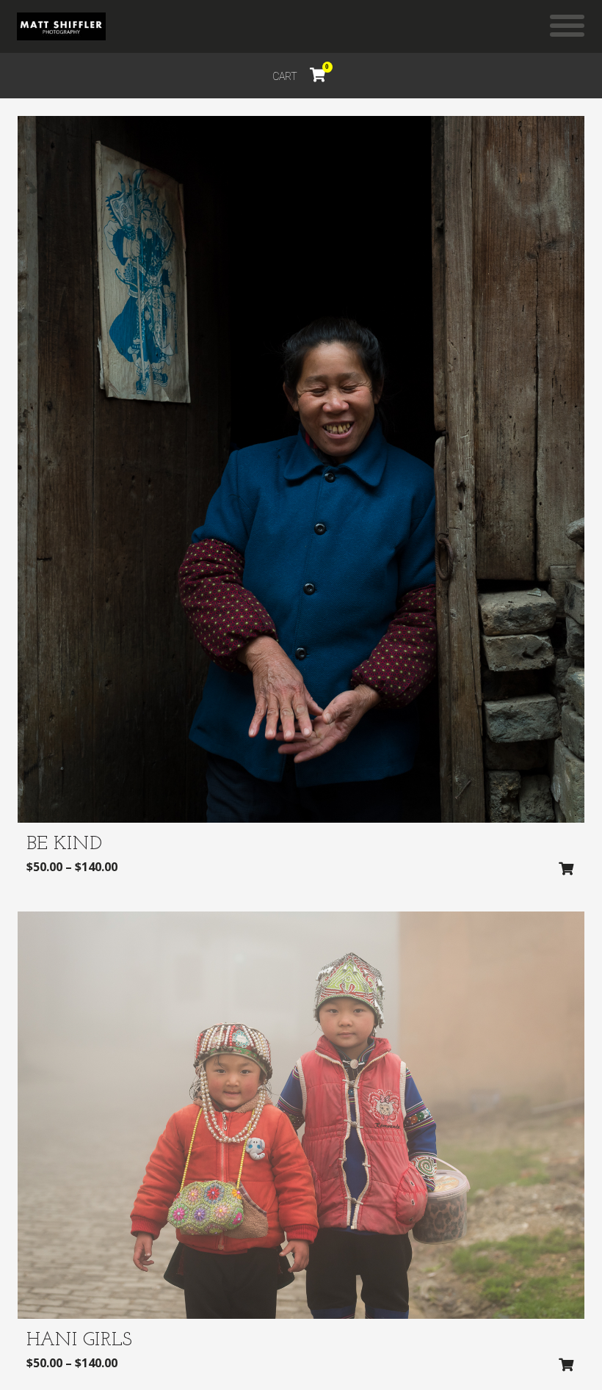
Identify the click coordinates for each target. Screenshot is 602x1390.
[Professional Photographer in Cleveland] (61, 26)
